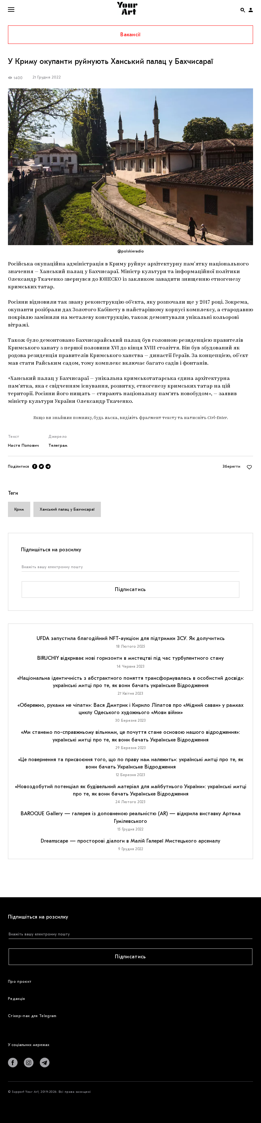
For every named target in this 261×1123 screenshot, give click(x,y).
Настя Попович (23, 445)
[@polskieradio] (130, 166)
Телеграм (57, 445)
